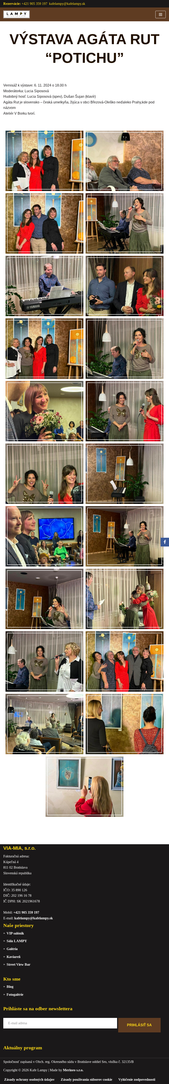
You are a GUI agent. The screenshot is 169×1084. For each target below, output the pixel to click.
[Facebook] (165, 542)
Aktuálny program (22, 1047)
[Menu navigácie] (160, 14)
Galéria (12, 949)
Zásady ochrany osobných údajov (29, 1079)
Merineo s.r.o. (73, 1070)
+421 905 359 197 (26, 912)
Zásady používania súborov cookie (86, 1079)
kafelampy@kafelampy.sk (67, 3)
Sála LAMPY (17, 941)
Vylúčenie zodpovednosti (136, 1079)
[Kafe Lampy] (16, 14)
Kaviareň (13, 957)
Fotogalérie (15, 994)
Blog (10, 986)
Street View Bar (18, 964)
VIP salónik (15, 933)
